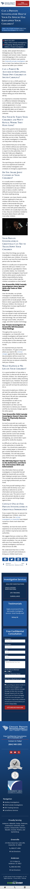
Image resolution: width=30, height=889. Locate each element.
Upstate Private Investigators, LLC (16, 876)
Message (7, 660)
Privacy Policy (17, 878)
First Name (8, 638)
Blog (6, 43)
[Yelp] (18, 752)
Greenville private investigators (15, 61)
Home (3, 28)
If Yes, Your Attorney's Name (12, 674)
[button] (5, 559)
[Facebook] (11, 752)
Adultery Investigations (15, 584)
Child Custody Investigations (17, 43)
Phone (6, 655)
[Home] (5, 887)
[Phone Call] (15, 887)
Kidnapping (8, 45)
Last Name (8, 644)
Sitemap (24, 878)
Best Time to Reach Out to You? (13, 679)
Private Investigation (17, 47)
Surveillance (15, 596)
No (11, 671)
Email (6, 650)
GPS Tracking (15, 593)
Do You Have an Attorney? (12, 669)
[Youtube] (15, 752)
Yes (7, 671)
